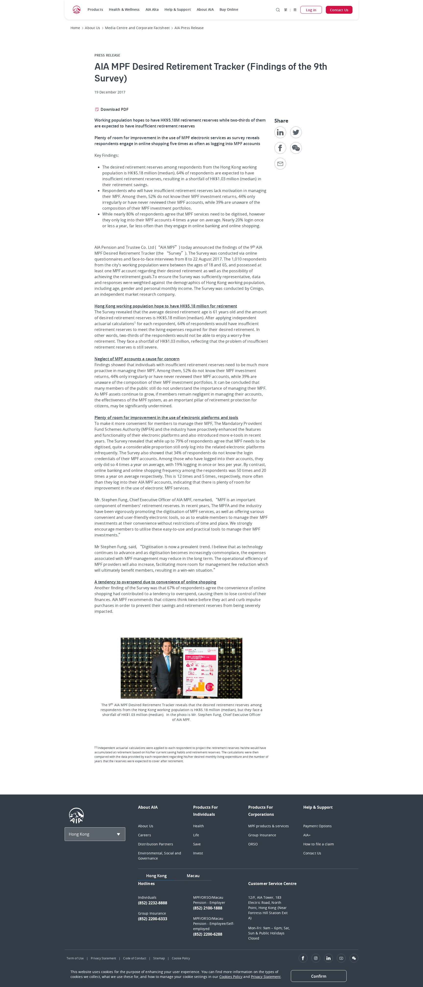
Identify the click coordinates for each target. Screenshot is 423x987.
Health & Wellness (124, 9)
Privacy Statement (103, 958)
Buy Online (229, 9)
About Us (145, 826)
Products (95, 9)
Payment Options (317, 826)
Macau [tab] (193, 875)
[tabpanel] (248, 913)
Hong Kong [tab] (156, 875)
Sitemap (159, 958)
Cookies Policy (230, 976)
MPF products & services (268, 826)
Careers (144, 835)
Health (198, 826)
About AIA (205, 9)
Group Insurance (262, 835)
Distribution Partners (155, 844)
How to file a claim (318, 844)
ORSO (253, 844)
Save (197, 844)
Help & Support (177, 9)
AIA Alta (152, 9)
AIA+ (307, 835)
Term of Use (75, 958)
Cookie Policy (181, 958)
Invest (198, 853)
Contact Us (312, 853)
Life (196, 835)
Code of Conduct (134, 958)
